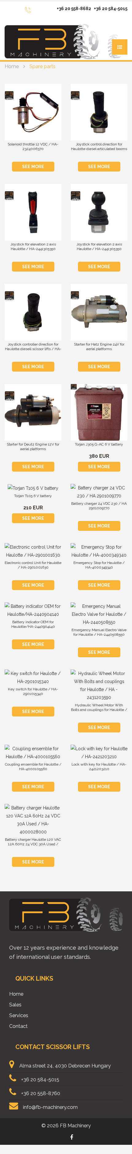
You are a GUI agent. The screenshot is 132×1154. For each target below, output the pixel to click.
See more (33, 166)
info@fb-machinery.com (50, 1107)
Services (18, 1015)
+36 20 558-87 (37, 1093)
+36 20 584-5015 (110, 8)
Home (12, 66)
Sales (15, 1005)
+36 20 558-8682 (74, 8)
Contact (18, 1026)
